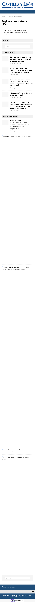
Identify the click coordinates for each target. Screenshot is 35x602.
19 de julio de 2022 (17, 452)
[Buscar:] (17, 46)
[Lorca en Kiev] (6, 450)
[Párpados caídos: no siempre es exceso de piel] (5, 94)
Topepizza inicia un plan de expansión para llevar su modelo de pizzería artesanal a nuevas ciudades (21, 83)
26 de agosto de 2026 (16, 63)
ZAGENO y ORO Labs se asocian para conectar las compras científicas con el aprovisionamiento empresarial (19, 125)
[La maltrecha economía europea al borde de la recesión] (17, 458)
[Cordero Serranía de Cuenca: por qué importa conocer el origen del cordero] (5, 58)
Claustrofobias (19, 597)
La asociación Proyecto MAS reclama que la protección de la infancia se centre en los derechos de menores (21, 105)
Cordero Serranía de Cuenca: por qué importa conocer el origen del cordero (21, 59)
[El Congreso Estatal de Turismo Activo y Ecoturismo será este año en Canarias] (5, 70)
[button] (33, 11)
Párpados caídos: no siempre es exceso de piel (21, 94)
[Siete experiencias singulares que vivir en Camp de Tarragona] (17, 137)
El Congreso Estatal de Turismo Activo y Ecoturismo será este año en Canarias (21, 70)
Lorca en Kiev (17, 450)
